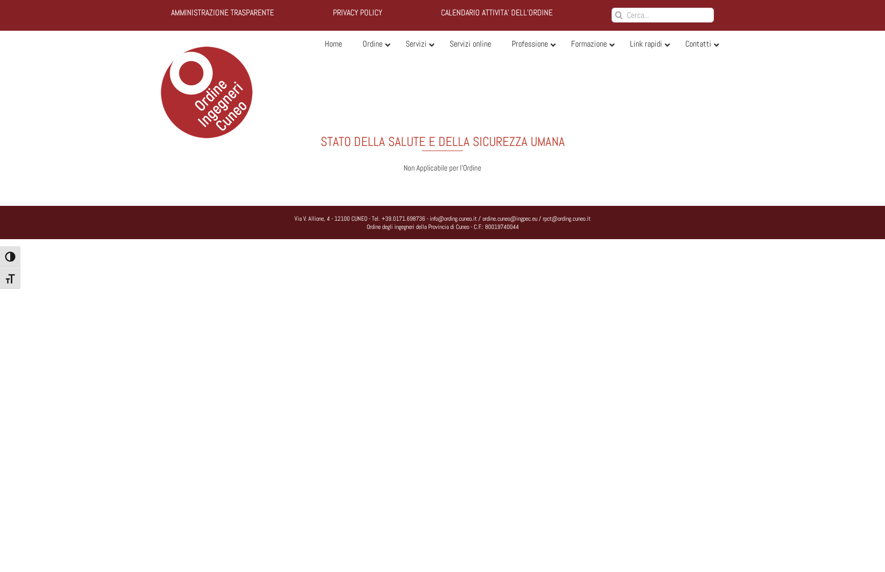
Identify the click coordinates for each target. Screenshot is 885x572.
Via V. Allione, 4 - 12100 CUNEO (330, 219)
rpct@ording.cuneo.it (567, 219)
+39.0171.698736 (403, 219)
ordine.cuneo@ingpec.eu (509, 219)
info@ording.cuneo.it (453, 219)
